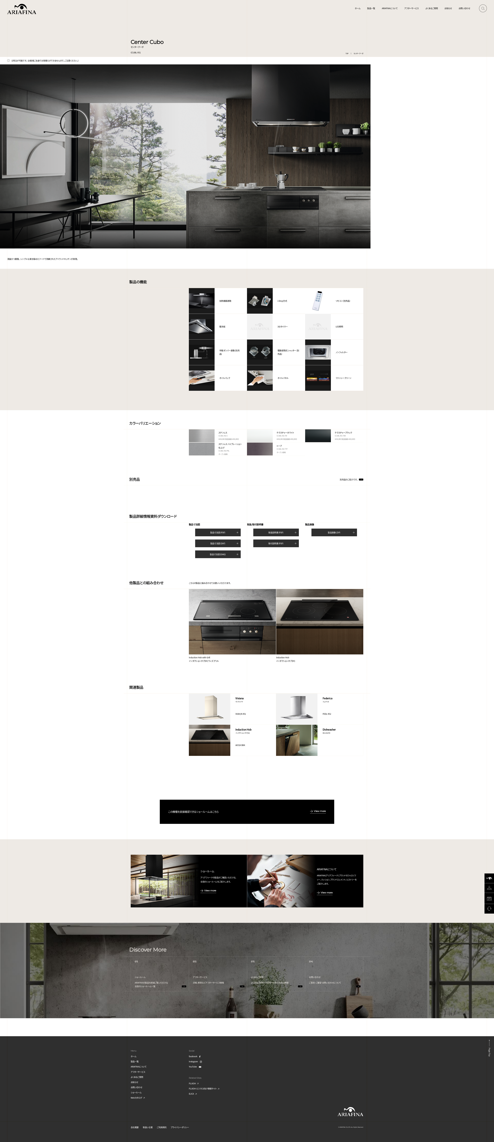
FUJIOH (192, 1083)
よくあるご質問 (431, 8)
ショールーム (136, 1092)
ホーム (357, 8)
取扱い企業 (148, 1127)
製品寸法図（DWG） (218, 554)
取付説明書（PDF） (276, 543)
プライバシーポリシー (180, 1127)
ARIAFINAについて (390, 8)
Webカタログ (136, 1097)
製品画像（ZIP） (334, 532)
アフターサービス (411, 8)
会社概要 (135, 1127)
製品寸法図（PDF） (218, 532)
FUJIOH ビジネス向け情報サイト (203, 1088)
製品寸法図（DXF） (218, 543)
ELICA (191, 1093)
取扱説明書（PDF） (276, 532)
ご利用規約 (161, 1127)
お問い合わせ (464, 8)
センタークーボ (358, 53)
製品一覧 (371, 8)
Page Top (489, 1052)
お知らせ (448, 8)
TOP (347, 53)
